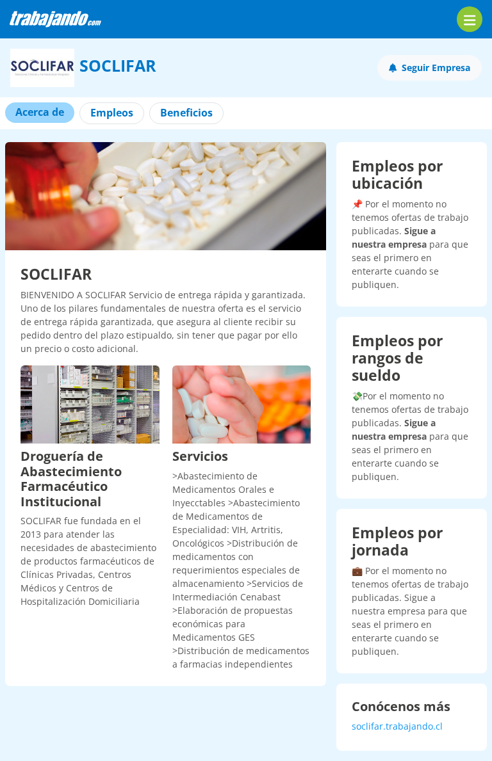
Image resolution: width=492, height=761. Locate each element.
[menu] (469, 19)
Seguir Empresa (436, 67)
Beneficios (186, 113)
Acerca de (39, 112)
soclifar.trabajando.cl (397, 726)
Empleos (111, 113)
